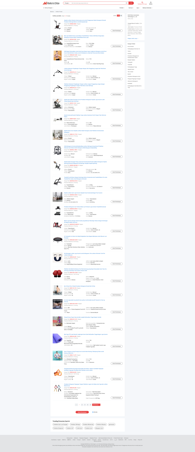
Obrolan (95, 412)
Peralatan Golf (69, 428)
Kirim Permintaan (117, 30)
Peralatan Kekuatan (101, 424)
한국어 (111, 439)
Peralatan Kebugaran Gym (134, 76)
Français (79, 439)
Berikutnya (96, 404)
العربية (115, 439)
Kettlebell (130, 83)
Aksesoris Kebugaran (133, 81)
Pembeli (121, 8)
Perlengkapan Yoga (132, 67)
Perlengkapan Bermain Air (134, 49)
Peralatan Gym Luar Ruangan (60, 424)
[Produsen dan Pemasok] (51, 3)
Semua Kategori (48, 8)
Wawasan (126, 438)
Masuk (150, 4)
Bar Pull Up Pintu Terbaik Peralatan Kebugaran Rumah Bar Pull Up (79, 286)
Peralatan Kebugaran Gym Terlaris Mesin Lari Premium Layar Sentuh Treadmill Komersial (85, 206)
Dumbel (129, 53)
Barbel (129, 74)
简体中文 (64, 439)
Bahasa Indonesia (97, 441)
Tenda (129, 51)
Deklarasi (76, 438)
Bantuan (131, 8)
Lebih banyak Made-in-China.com (105, 438)
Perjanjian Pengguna (83, 438)
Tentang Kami (69, 438)
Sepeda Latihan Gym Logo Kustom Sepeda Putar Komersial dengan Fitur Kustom (83, 193)
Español (84, 439)
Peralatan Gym (88, 428)
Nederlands (120, 439)
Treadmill (130, 64)
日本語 (74, 439)
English (59, 439)
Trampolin (130, 62)
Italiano (99, 439)
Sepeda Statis (131, 69)
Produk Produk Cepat (118, 438)
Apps (137, 8)
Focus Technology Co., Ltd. (93, 444)
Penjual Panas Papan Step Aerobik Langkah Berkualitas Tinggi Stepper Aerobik (82, 317)
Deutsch (88, 439)
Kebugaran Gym (99, 428)
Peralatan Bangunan (58, 428)
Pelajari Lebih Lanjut (133, 38)
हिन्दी (125, 439)
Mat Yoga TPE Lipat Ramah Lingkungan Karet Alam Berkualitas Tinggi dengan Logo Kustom (86, 334)
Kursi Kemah (131, 46)
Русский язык (105, 439)
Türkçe (135, 439)
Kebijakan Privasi (93, 438)
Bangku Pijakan (131, 60)
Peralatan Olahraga (75, 424)
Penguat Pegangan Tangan (134, 78)
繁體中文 (69, 439)
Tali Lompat (130, 71)
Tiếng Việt (140, 439)
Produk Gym (79, 428)
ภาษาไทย (130, 439)
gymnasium (111, 424)
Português (94, 439)
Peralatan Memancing (88, 424)
